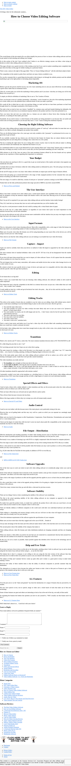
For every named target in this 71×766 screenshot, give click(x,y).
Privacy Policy (8, 750)
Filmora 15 (7, 712)
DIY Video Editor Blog (10, 685)
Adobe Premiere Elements (11, 727)
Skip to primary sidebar (10, 4)
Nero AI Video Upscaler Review (13, 719)
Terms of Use (8, 755)
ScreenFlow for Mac (10, 732)
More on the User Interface (11, 219)
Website (2, 634)
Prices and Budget (9, 656)
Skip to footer (8, 5)
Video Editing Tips (9, 692)
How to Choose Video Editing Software (15, 690)
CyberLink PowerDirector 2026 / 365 (15, 710)
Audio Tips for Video (10, 697)
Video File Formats (9, 660)
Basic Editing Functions (11, 661)
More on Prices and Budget (12, 186)
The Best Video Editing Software (13, 707)
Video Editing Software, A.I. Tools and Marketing (18, 676)
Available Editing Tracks (11, 663)
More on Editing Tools (10, 294)
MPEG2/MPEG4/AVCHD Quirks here (15, 460)
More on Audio (8, 427)
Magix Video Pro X (9, 730)
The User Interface (9, 658)
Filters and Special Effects (11, 666)
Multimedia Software (10, 734)
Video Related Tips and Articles (13, 700)
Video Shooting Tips (10, 688)
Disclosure (7, 745)
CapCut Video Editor (10, 717)
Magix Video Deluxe (10, 715)
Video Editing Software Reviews (13, 695)
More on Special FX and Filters (13, 401)
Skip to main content (10, 2)
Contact (6, 747)
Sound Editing (8, 668)
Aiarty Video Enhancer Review (13, 720)
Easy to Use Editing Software (12, 709)
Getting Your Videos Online (12, 693)
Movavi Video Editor (10, 714)
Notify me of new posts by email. (12, 641)
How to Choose (8, 655)
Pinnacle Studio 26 (9, 725)
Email (2, 631)
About (5, 756)
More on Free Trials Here (11, 575)
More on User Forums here (12, 573)
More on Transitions (9, 379)
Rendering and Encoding (11, 670)
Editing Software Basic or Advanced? (15, 675)
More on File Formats (10, 240)
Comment (3, 624)
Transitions (7, 665)
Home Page (7, 683)
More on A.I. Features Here (12, 600)
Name (2, 627)
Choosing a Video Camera (11, 687)
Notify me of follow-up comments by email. (15, 638)
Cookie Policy (8, 752)
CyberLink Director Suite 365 (12, 729)
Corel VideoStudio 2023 (11, 724)
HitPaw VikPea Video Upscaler (13, 722)
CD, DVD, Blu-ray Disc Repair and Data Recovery (19, 698)
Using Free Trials (9, 673)
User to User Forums (10, 671)
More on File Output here (11, 454)
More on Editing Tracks (11, 333)
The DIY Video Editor (6, 9)
